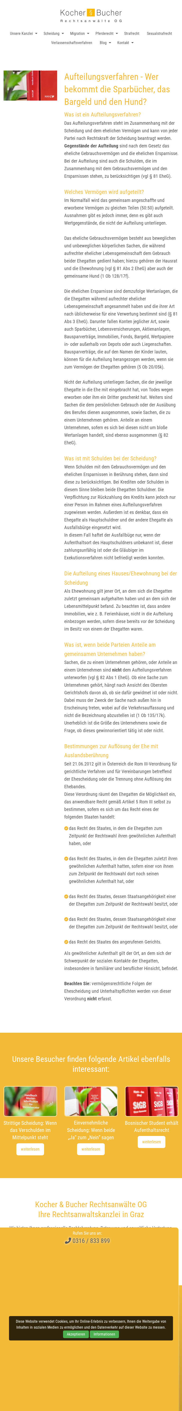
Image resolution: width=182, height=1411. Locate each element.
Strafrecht (131, 33)
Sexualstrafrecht (159, 33)
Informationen (104, 1334)
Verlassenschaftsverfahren (71, 42)
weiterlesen (30, 1149)
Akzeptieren (76, 1334)
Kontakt (123, 42)
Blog (103, 42)
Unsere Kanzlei (21, 33)
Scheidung (51, 33)
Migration (77, 33)
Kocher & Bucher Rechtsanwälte (91, 15)
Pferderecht (105, 33)
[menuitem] (22, 33)
